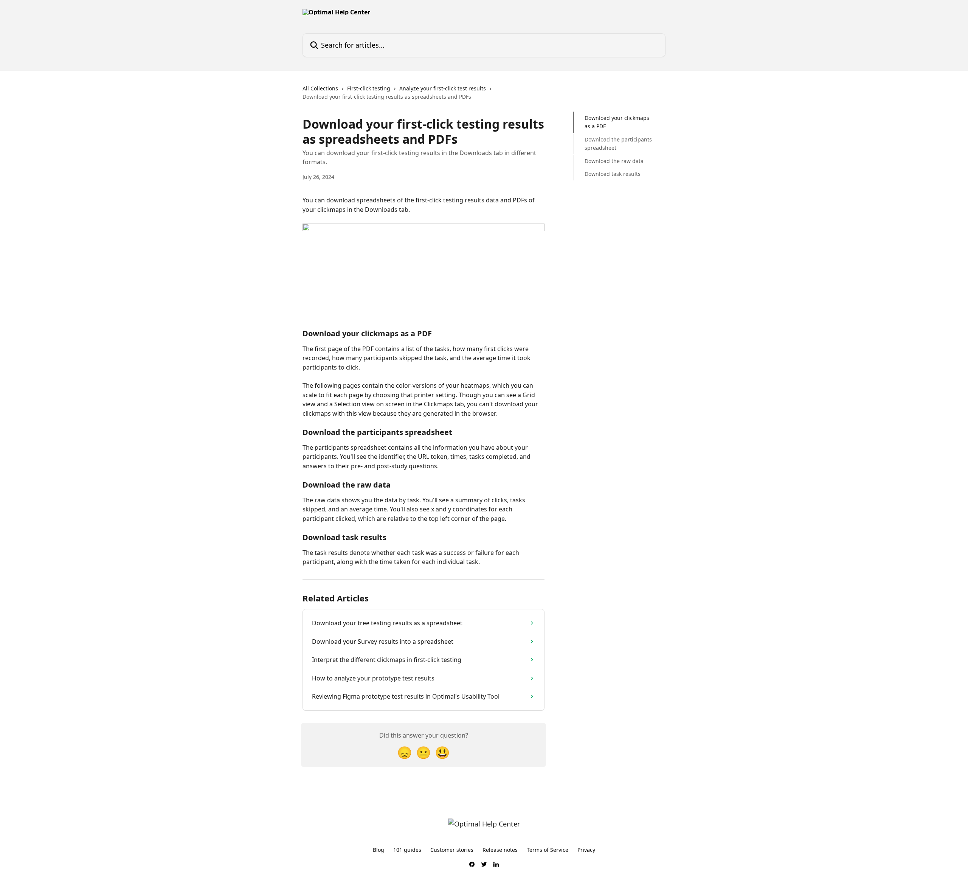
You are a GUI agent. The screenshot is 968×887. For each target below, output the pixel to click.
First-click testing (368, 88)
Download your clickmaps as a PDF (617, 122)
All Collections (320, 88)
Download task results (613, 173)
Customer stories (451, 849)
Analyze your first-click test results (442, 88)
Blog (378, 849)
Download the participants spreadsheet (618, 143)
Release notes (500, 849)
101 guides (407, 849)
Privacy (586, 849)
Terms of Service (547, 849)
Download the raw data (614, 160)
